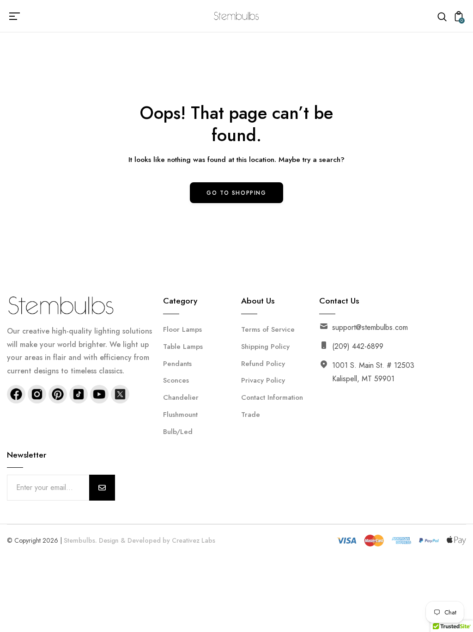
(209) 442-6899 (357, 346)
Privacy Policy (263, 380)
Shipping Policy (265, 346)
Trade (250, 414)
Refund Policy (263, 364)
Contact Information (272, 397)
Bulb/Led (178, 432)
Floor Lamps (182, 329)
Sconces (176, 380)
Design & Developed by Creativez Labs (157, 540)
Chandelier (181, 397)
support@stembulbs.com (370, 327)
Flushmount (180, 414)
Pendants (177, 364)
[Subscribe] (102, 488)
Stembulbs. (80, 540)
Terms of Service (268, 329)
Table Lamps (183, 346)
